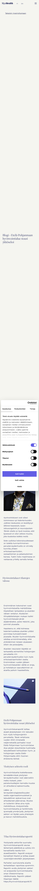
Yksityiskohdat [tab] (19, 409)
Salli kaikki (19, 474)
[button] (35, 3)
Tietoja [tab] (32, 409)
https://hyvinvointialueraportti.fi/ (18, 881)
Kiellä (19, 486)
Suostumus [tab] (6, 409)
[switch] (34, 451)
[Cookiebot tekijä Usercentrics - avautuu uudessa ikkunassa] (28, 403)
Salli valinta (19, 480)
